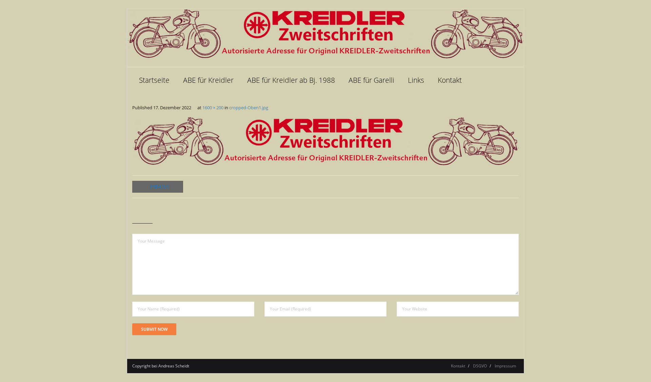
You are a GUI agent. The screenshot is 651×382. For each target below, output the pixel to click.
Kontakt (458, 366)
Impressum (505, 366)
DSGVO (480, 366)
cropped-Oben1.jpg (248, 107)
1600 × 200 (212, 107)
